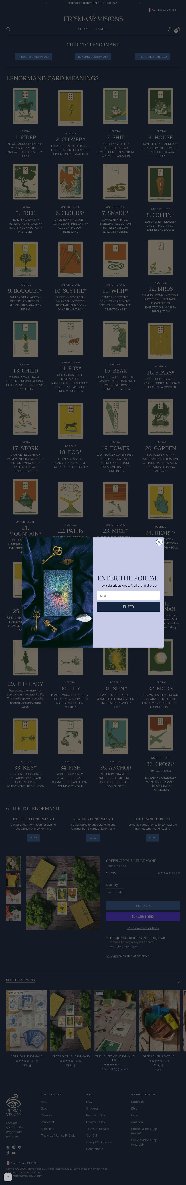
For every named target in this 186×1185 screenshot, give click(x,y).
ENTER (128, 607)
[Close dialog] (159, 542)
